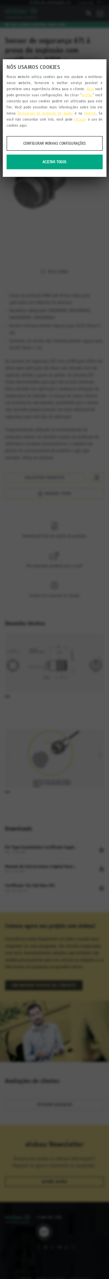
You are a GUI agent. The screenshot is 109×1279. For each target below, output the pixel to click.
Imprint (90, 113)
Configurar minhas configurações (54, 143)
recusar (80, 119)
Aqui (90, 89)
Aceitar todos (55, 162)
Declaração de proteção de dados (45, 113)
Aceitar (87, 95)
